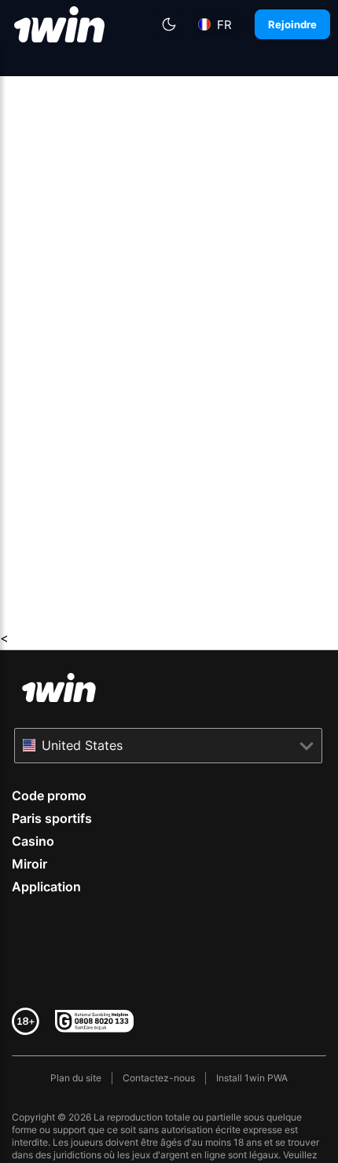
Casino (33, 841)
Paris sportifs (52, 818)
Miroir (29, 864)
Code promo (49, 795)
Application (46, 886)
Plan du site (75, 1078)
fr (224, 24)
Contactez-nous (159, 1078)
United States (82, 745)
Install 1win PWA (252, 1078)
